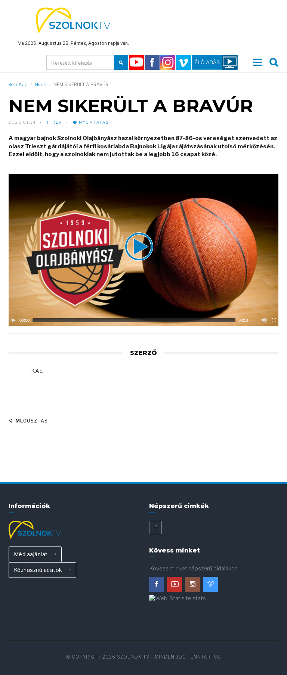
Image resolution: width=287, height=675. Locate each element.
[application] (144, 250)
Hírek (40, 84)
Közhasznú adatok (39, 570)
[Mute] (264, 320)
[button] (143, 250)
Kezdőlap (18, 84)
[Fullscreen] (274, 320)
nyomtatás (93, 122)
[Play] (13, 320)
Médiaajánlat (31, 554)
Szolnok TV (133, 657)
